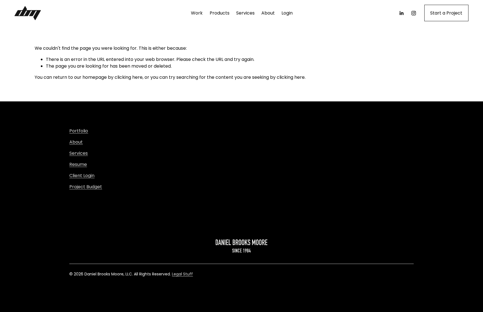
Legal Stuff (182, 274)
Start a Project (446, 13)
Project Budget (85, 187)
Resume (78, 164)
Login (287, 13)
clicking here (129, 77)
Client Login (81, 175)
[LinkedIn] (401, 13)
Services (245, 13)
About (268, 13)
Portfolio (78, 131)
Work (197, 13)
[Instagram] (413, 13)
